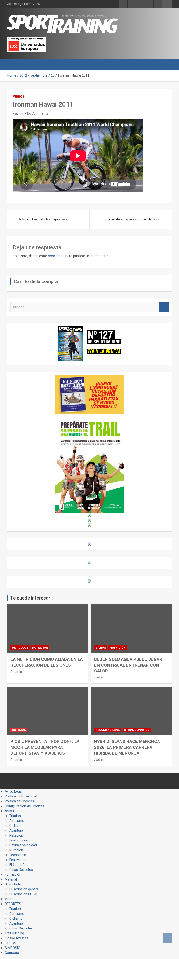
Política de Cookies (19, 801)
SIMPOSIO (12, 948)
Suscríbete (13, 884)
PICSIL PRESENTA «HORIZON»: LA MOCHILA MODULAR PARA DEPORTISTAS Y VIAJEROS (44, 747)
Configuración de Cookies (24, 806)
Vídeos (18, 96)
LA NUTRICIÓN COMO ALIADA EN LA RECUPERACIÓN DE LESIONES (46, 662)
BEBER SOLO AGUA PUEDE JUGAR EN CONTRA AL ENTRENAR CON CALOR (128, 665)
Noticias (19, 730)
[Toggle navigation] (13, 64)
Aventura (16, 830)
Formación (13, 874)
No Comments (37, 113)
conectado (56, 256)
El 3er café (17, 865)
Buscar (164, 307)
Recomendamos (108, 730)
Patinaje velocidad (23, 845)
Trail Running (19, 840)
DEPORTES (13, 904)
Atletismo (16, 821)
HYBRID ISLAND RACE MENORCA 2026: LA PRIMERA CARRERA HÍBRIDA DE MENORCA (127, 747)
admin (19, 113)
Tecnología (17, 855)
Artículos (20, 647)
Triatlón (15, 816)
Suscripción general (24, 889)
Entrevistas (17, 860)
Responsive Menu (167, 4)
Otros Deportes (136, 730)
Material (11, 879)
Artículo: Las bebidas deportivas (43, 219)
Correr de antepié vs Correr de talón (132, 219)
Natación (16, 835)
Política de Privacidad (21, 796)
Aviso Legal (13, 791)
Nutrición (40, 647)
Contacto (12, 953)
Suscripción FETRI (23, 894)
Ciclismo (16, 825)
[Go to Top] (167, 938)
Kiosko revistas (16, 938)
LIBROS (10, 943)
